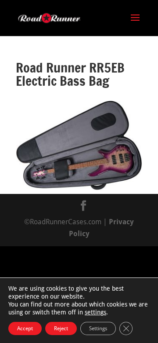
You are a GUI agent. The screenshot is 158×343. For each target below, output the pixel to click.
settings (95, 312)
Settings (98, 328)
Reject (61, 328)
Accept (25, 328)
